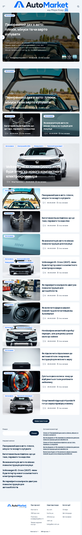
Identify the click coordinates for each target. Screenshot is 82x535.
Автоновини (10, 146)
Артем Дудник (48, 437)
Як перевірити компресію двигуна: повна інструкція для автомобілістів (20, 484)
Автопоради (10, 15)
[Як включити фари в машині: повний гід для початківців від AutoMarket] (21, 313)
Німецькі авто (38, 146)
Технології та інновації (54, 146)
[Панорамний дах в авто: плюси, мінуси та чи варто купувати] (41, 90)
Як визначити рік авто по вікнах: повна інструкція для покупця (19, 464)
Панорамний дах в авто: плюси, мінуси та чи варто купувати (18, 447)
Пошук (5, 429)
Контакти (33, 531)
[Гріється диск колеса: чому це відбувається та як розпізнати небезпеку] (21, 381)
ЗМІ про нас (45, 531)
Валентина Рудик (49, 452)
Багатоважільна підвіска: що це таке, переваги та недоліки (19, 455)
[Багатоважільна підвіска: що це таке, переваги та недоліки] (41, 37)
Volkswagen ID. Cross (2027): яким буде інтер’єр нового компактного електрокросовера (20, 473)
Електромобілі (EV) (24, 146)
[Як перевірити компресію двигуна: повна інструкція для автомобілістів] (21, 290)
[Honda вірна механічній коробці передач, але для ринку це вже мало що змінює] (21, 335)
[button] (3, 6)
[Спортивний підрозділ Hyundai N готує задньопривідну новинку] (21, 404)
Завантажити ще (41, 421)
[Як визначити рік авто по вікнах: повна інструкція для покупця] (60, 125)
